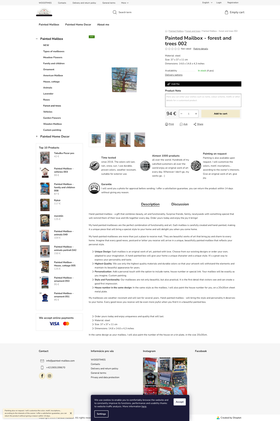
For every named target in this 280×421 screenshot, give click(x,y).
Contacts (62, 2)
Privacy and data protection (105, 377)
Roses (46, 99)
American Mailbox (53, 75)
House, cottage (51, 81)
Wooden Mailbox (52, 124)
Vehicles (47, 111)
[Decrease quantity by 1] (181, 113)
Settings (101, 414)
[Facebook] (42, 376)
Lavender (48, 93)
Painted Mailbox (51, 39)
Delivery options (174, 75)
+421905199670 (55, 367)
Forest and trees (52, 105)
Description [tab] (150, 204)
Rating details (200, 48)
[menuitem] (49, 25)
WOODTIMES (45, 2)
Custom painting (52, 130)
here (144, 406)
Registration (232, 2)
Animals (47, 87)
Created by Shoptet (231, 417)
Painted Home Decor (55, 136)
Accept (180, 402)
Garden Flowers (52, 118)
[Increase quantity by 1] (196, 113)
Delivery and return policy (84, 2)
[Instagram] (49, 376)
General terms (108, 2)
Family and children (54, 63)
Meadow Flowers (52, 57)
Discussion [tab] (180, 204)
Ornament (48, 69)
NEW (46, 45)
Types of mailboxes (53, 51)
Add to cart (220, 113)
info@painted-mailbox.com (60, 360)
